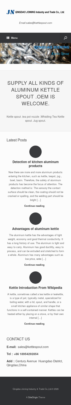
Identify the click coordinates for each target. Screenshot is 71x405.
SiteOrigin (33, 397)
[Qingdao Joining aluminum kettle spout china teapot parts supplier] (35, 12)
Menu (14, 38)
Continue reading (34, 206)
